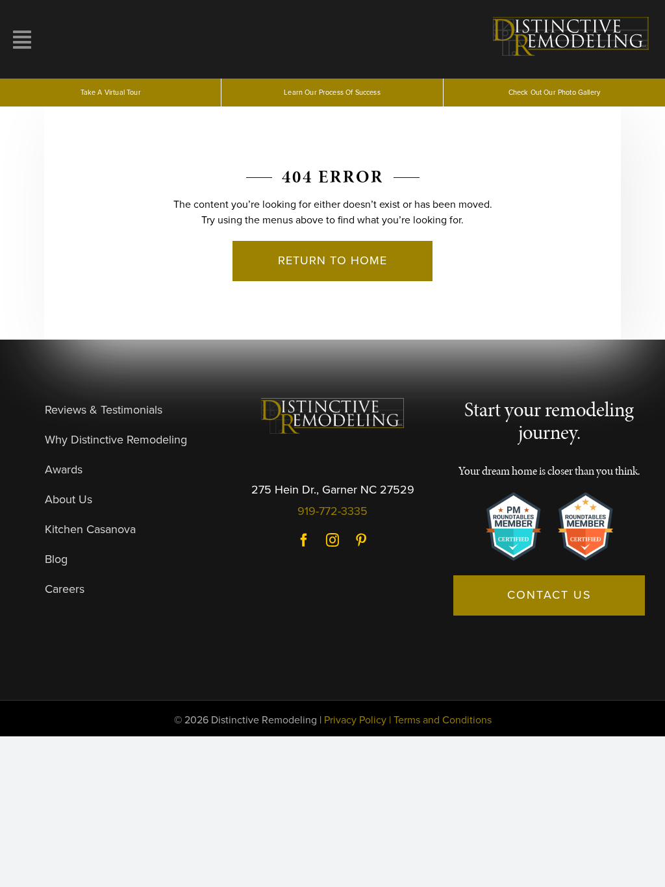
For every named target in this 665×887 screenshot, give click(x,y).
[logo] (572, 18)
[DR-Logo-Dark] (332, 403)
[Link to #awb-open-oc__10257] (89, 39)
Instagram (332, 540)
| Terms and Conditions (440, 720)
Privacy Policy (355, 720)
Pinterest (361, 540)
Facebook (303, 540)
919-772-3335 (332, 511)
